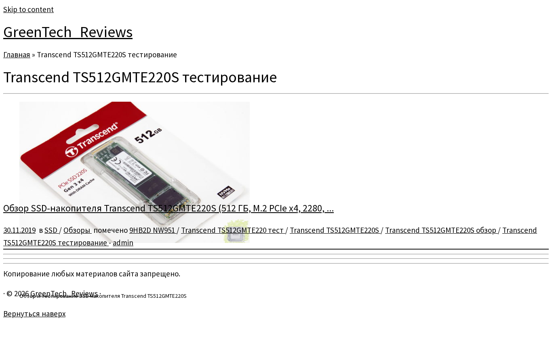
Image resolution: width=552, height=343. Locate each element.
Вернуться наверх (34, 313)
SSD (51, 230)
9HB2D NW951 (153, 230)
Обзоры (77, 230)
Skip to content (28, 9)
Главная (16, 54)
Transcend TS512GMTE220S (335, 230)
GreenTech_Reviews (68, 31)
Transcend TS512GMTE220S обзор (441, 230)
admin (123, 242)
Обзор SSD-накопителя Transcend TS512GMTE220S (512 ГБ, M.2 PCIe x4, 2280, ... (168, 208)
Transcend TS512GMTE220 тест (233, 230)
